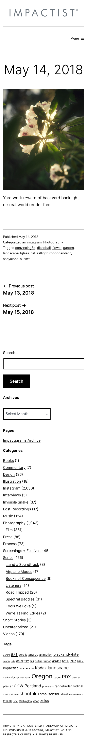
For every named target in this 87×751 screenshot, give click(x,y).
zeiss (44, 700)
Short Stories (14, 620)
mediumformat (11, 677)
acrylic (23, 654)
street (64, 694)
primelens (48, 686)
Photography (53, 242)
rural (5, 694)
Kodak (41, 667)
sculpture (13, 694)
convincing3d (25, 248)
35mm (6, 654)
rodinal (78, 686)
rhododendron (60, 253)
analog (33, 654)
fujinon (47, 661)
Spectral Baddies (20, 599)
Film (9, 530)
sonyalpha (10, 259)
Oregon (42, 676)
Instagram (34, 242)
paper (57, 677)
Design (9, 474)
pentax (76, 677)
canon (6, 661)
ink (32, 668)
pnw (18, 685)
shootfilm (29, 693)
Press (7, 537)
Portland (32, 685)
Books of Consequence (26, 578)
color (19, 661)
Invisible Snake (15, 502)
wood (36, 701)
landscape (11, 253)
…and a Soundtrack (22, 564)
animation (45, 654)
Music (8, 516)
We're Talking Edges (23, 613)
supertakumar (76, 694)
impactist (10, 668)
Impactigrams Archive (21, 440)
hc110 (65, 661)
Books (8, 460)
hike (73, 661)
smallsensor (49, 694)
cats (13, 661)
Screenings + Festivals (22, 551)
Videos (9, 634)
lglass (24, 253)
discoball (44, 248)
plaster (8, 686)
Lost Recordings (17, 509)
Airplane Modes (19, 571)
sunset (25, 259)
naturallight (39, 253)
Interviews (12, 495)
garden (68, 248)
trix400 (7, 701)
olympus (25, 677)
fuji (32, 661)
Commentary (14, 467)
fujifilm (38, 661)
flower (57, 248)
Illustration (12, 481)
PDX (66, 676)
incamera (24, 668)
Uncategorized (15, 627)
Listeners (13, 585)
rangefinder (63, 686)
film (26, 661)
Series (8, 557)
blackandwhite (66, 654)
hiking (80, 661)
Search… (10, 353)
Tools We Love (18, 606)
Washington (25, 701)
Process (10, 544)
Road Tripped (17, 592)
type (15, 701)
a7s (14, 654)
